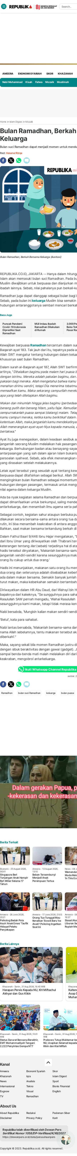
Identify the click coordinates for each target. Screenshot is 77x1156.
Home (3, 121)
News (3, 1081)
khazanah (65, 73)
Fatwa (38, 82)
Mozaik (49, 82)
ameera (7, 73)
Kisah (28, 82)
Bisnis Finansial (61, 1086)
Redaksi (31, 1112)
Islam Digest (15, 121)
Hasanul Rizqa (14, 152)
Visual (29, 1091)
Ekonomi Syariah (30, 73)
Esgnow (4, 1091)
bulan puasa (67, 693)
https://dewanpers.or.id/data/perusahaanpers (29, 1136)
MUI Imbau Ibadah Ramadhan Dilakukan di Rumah (47, 327)
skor (49, 73)
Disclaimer (6, 1117)
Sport (55, 1081)
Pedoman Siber (61, 1112)
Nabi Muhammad (12, 82)
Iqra (28, 1076)
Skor (55, 1071)
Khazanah (5, 1076)
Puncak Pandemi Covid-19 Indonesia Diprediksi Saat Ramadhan (14, 328)
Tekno (29, 1086)
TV (1, 1096)
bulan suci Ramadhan (29, 693)
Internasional (7, 1086)
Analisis (30, 1081)
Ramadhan (38, 345)
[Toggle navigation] (4, 6)
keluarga (39, 300)
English (56, 1091)
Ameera (4, 1071)
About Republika (9, 1112)
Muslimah (63, 82)
